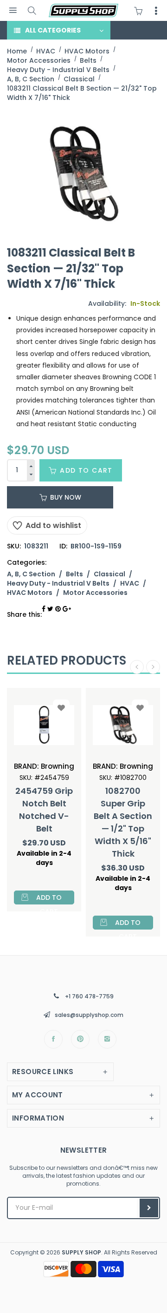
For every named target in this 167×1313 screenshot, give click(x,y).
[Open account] (156, 10)
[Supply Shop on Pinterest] (80, 1039)
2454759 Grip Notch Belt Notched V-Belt (44, 809)
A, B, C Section (31, 574)
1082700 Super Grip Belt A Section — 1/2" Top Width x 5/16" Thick (123, 822)
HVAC (129, 583)
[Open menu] (13, 10)
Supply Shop (81, 1252)
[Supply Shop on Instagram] (107, 1039)
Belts (74, 574)
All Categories (53, 30)
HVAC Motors (29, 592)
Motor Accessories (95, 592)
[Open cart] (140, 10)
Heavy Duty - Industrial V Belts (58, 583)
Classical (109, 574)
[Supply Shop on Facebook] (53, 1039)
